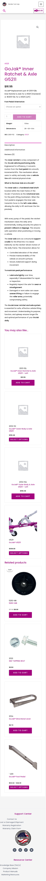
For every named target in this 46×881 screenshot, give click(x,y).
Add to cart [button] (23, 383)
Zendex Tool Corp (13, 4)
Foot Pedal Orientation (15, 102)
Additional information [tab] (15, 150)
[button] (4, 11)
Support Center (23, 813)
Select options (19, 439)
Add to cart (24, 117)
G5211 (7, 63)
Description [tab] (10, 145)
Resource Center (23, 859)
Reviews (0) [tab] (9, 154)
